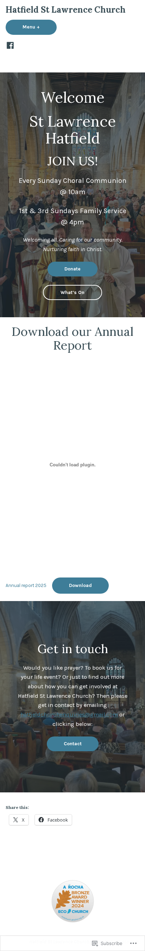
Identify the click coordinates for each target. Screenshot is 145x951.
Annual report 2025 (26, 585)
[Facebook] (10, 45)
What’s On (72, 292)
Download (80, 585)
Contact (73, 743)
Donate (72, 269)
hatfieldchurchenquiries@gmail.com (69, 714)
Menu (40, 27)
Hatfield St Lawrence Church (66, 9)
